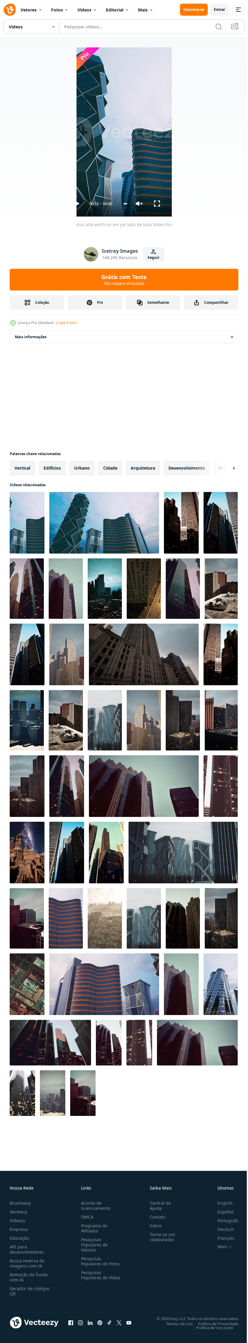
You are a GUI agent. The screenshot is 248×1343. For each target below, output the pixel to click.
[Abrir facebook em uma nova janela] (70, 1322)
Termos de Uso (175, 1323)
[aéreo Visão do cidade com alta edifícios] (27, 984)
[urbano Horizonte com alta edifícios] (221, 588)
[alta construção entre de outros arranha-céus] (144, 654)
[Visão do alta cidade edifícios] (221, 720)
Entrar (219, 9)
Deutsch (221, 1229)
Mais (143, 10)
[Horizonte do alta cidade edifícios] (66, 654)
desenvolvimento (186, 468)
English (220, 1203)
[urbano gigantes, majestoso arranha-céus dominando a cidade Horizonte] (183, 918)
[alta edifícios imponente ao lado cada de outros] (144, 588)
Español (221, 1212)
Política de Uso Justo (210, 1327)
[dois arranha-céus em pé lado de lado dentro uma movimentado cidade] (139, 1042)
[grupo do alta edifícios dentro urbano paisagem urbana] (221, 523)
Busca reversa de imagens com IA (27, 1263)
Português (223, 1220)
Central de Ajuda (157, 1205)
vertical (22, 468)
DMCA (86, 1217)
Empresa (19, 1229)
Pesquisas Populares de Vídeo (93, 1278)
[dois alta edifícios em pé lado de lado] (27, 523)
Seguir (153, 257)
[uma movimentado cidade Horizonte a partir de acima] (105, 918)
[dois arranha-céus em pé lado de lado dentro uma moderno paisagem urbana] (221, 786)
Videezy (17, 1220)
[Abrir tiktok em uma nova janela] (109, 1322)
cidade (110, 468)
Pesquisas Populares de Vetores (93, 1245)
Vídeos (84, 10)
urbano (82, 468)
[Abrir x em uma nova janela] (119, 1322)
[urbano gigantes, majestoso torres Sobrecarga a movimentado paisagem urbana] (50, 1042)
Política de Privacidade (214, 1323)
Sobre (153, 1226)
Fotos (57, 10)
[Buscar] (218, 26)
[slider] (125, 203)
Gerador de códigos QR (30, 1291)
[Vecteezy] (10, 10)
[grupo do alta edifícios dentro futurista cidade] (144, 918)
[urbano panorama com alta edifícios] (144, 720)
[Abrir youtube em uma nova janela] (128, 1322)
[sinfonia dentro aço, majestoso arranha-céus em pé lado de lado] (106, 852)
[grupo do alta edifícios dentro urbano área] (183, 588)
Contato (155, 1217)
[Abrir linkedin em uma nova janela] (90, 1322)
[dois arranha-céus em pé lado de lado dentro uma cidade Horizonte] (22, 1093)
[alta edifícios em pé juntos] (27, 588)
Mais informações (31, 336)
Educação (19, 1238)
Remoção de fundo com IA (29, 1277)
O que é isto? (66, 322)
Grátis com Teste (124, 279)
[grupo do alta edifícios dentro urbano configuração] (66, 786)
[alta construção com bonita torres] (27, 852)
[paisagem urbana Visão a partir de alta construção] (105, 588)
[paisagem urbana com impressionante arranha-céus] (27, 720)
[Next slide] (224, 468)
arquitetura (143, 468)
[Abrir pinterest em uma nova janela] (99, 1322)
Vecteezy (18, 1212)
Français (221, 1238)
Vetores (29, 10)
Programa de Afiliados (93, 1228)
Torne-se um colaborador (160, 1237)
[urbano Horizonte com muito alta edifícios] (183, 720)
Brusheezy (20, 1203)
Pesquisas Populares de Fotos (99, 1261)
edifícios (52, 468)
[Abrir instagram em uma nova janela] (80, 1322)
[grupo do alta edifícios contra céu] (221, 984)
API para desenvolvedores (27, 1249)
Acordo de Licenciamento (94, 1205)
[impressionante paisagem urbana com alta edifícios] (27, 918)
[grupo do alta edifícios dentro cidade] (105, 720)
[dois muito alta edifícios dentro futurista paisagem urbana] (66, 918)
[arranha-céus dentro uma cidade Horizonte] (181, 984)
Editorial (114, 10)
